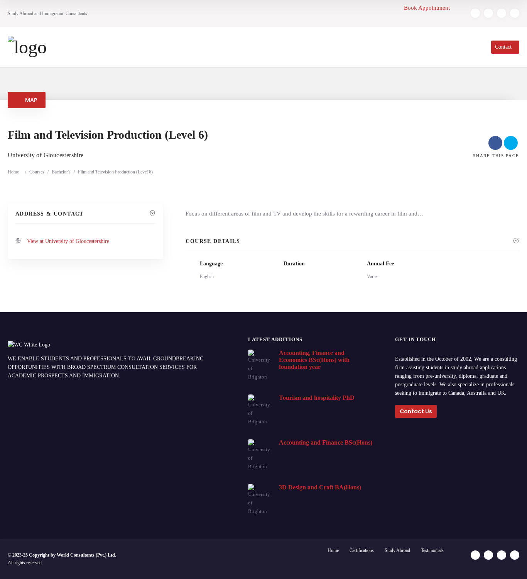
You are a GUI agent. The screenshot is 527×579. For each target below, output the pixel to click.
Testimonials (432, 550)
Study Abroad (397, 550)
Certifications (362, 550)
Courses (36, 172)
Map (30, 100)
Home (13, 172)
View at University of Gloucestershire (68, 241)
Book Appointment (427, 8)
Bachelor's (61, 172)
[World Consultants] (27, 47)
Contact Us (416, 411)
